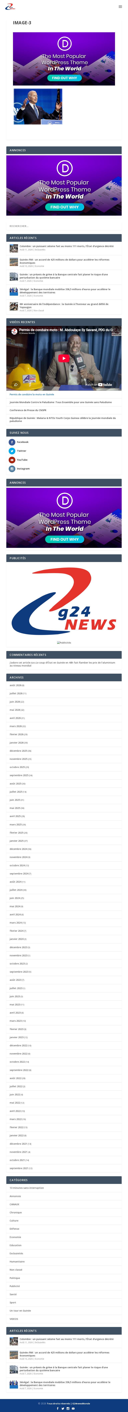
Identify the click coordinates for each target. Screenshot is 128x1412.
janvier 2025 (17, 840)
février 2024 (16, 930)
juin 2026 (15, 701)
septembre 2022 (19, 1070)
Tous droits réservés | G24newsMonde (68, 1403)
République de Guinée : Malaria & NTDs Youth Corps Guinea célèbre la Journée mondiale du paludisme (63, 420)
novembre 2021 (18, 1151)
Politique (15, 1278)
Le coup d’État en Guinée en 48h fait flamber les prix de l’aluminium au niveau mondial (62, 664)
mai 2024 (15, 906)
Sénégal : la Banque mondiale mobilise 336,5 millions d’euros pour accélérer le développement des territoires (65, 291)
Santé (13, 1294)
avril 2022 (15, 1111)
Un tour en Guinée (20, 1310)
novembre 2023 (18, 955)
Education (16, 1245)
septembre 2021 (19, 1168)
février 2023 (16, 1029)
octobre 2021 (17, 1160)
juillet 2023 (16, 988)
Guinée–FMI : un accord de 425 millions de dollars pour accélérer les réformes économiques (64, 261)
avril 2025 (15, 816)
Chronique (16, 1212)
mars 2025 (16, 824)
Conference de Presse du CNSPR (28, 410)
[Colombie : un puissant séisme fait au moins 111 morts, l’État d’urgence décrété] (14, 248)
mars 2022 (16, 1119)
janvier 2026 (17, 742)
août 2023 (15, 979)
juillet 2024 (16, 889)
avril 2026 (15, 718)
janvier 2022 (17, 1135)
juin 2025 (15, 799)
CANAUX (14, 1204)
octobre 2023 (17, 963)
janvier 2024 (17, 939)
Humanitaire (17, 1261)
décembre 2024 (18, 848)
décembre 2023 (18, 947)
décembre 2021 (18, 1143)
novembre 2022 (18, 1053)
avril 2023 (15, 1012)
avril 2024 (15, 914)
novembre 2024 (18, 857)
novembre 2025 (18, 758)
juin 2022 (15, 1094)
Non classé (39, 310)
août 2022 (15, 1078)
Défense (14, 1228)
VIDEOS (14, 1318)
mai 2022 (15, 1102)
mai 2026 (15, 709)
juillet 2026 (16, 693)
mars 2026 (16, 726)
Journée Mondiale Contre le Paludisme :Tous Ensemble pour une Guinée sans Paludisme (61, 402)
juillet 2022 (16, 1086)
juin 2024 (15, 898)
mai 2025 (15, 808)
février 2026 (16, 734)
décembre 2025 (18, 750)
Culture (14, 1220)
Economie (39, 266)
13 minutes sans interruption (27, 1187)
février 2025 (16, 832)
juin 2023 (15, 996)
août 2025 (15, 783)
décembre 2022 (18, 1045)
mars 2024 (16, 922)
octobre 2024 (17, 865)
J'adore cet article (20, 662)
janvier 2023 (17, 1037)
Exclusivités (40, 249)
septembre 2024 (19, 873)
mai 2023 (15, 1004)
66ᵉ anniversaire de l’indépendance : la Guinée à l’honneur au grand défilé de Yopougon (64, 305)
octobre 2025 (17, 767)
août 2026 (15, 685)
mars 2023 (16, 1020)
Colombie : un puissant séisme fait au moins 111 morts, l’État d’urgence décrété (67, 246)
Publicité (15, 1286)
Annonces (15, 1196)
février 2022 (16, 1127)
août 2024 (15, 881)
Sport (13, 1302)
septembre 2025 (19, 775)
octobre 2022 (17, 1061)
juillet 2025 (16, 791)
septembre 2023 (19, 971)
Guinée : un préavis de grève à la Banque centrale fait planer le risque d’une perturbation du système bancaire (64, 276)
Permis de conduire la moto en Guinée (32, 394)
